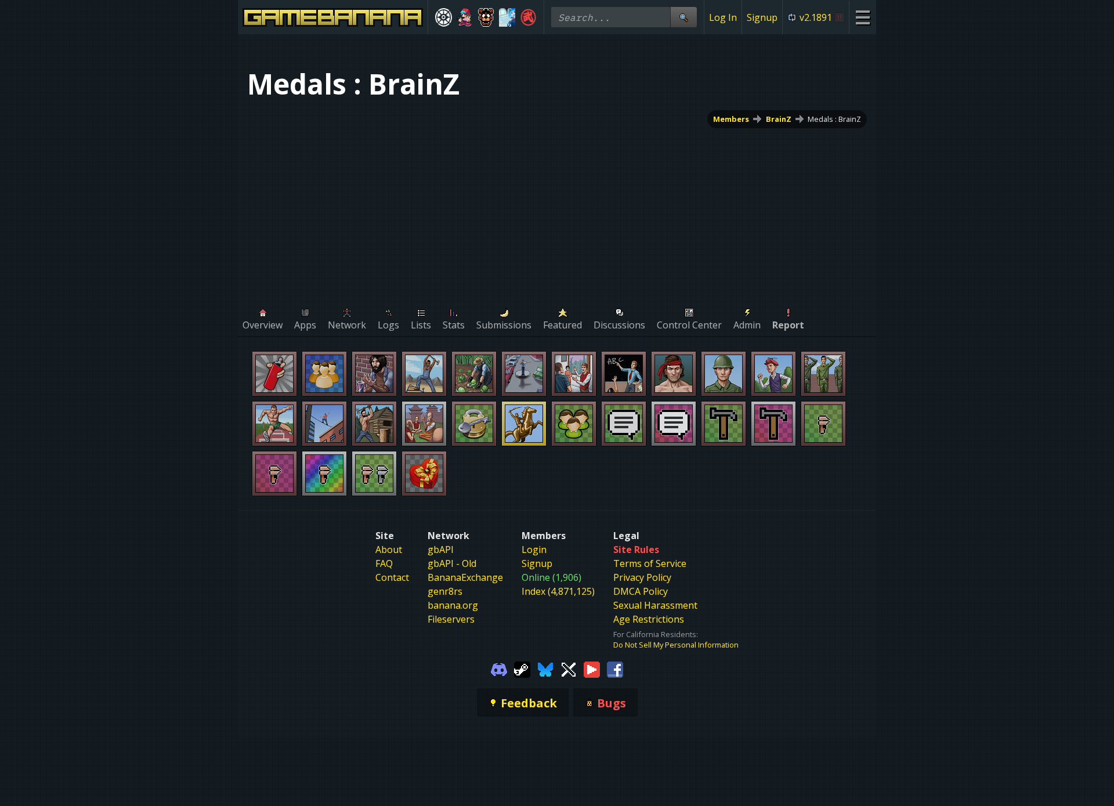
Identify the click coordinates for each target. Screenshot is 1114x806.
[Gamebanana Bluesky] (545, 668)
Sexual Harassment (655, 605)
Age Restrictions (648, 619)
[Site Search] (683, 17)
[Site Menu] (862, 17)
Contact (392, 577)
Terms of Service (649, 563)
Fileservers (451, 619)
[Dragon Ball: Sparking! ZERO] (528, 17)
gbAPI (441, 549)
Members (731, 119)
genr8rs (445, 591)
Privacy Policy (642, 577)
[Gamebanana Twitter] (568, 668)
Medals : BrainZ (834, 119)
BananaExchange (465, 577)
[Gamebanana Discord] (499, 668)
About (388, 549)
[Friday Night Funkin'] (465, 17)
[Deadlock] (443, 17)
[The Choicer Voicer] (507, 17)
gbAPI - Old (452, 563)
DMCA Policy (640, 591)
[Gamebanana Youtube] (592, 668)
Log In (723, 17)
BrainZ (778, 119)
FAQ (384, 563)
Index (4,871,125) (558, 591)
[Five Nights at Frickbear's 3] (486, 17)
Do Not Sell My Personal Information (676, 644)
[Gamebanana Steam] (522, 668)
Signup (762, 17)
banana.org (453, 605)
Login (534, 549)
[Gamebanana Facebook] (615, 668)
